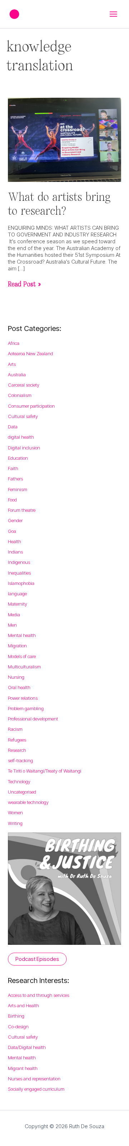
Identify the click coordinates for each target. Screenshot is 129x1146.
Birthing (16, 1016)
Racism (15, 729)
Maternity (17, 604)
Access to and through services (38, 995)
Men (12, 625)
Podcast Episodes (37, 959)
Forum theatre (21, 510)
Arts (12, 364)
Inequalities (19, 573)
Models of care (22, 656)
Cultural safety (23, 416)
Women (15, 812)
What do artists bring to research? (59, 203)
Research (17, 750)
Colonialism (20, 395)
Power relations (23, 698)
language (17, 593)
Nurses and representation (34, 1078)
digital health (21, 437)
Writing (15, 823)
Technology (19, 781)
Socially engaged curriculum (36, 1089)
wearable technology (28, 802)
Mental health (22, 635)
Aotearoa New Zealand (30, 353)
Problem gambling (26, 708)
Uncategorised (22, 792)
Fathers (15, 479)
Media (14, 614)
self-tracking (20, 760)
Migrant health (23, 1068)
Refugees (17, 740)
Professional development (33, 719)
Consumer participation (31, 406)
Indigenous (19, 562)
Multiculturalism (24, 666)
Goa (12, 531)
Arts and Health (23, 1005)
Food (12, 500)
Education (18, 458)
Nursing (16, 677)
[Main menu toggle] (113, 14)
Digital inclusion (24, 447)
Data (13, 426)
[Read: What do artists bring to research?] (64, 139)
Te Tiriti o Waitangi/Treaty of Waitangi (44, 771)
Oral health (19, 687)
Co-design (18, 1026)
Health (14, 541)
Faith (13, 468)
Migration (17, 645)
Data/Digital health (27, 1047)
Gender (15, 520)
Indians (15, 552)
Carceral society (23, 385)
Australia (17, 374)
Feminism (17, 489)
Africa (13, 343)
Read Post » (24, 284)
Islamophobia (21, 583)
